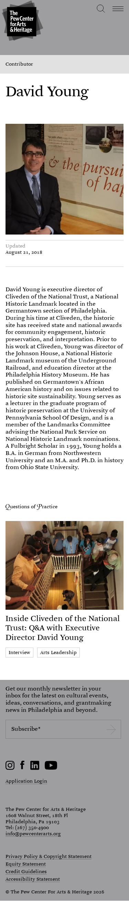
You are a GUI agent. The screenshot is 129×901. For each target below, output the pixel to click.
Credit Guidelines (26, 872)
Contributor (19, 64)
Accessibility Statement (33, 879)
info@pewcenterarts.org (33, 833)
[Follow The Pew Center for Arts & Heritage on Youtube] (51, 768)
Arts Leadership (58, 652)
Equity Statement (26, 864)
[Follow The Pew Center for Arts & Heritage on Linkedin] (34, 768)
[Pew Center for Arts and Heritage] (21, 21)
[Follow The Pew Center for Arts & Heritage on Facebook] (22, 767)
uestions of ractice (33, 506)
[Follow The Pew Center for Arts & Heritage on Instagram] (10, 768)
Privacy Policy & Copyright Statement (49, 857)
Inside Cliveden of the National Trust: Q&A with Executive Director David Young (63, 628)
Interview (19, 652)
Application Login (26, 781)
